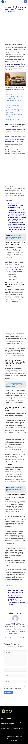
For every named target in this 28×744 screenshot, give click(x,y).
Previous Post (8, 637)
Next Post (23, 637)
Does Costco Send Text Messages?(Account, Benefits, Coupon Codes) (16, 209)
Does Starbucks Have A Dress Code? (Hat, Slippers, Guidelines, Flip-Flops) (16, 224)
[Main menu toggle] (25, 1)
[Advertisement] (14, 29)
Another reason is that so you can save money (15, 64)
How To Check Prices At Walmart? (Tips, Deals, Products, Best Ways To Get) (16, 229)
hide (13, 94)
